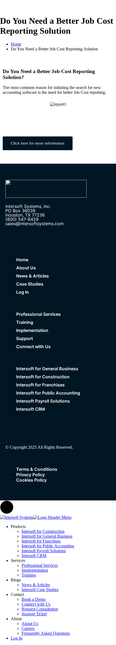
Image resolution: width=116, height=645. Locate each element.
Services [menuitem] (18, 560)
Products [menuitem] (18, 526)
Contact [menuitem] (17, 594)
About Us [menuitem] (30, 623)
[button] (5, 104)
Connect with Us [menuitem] (36, 604)
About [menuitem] (16, 618)
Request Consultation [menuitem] (40, 609)
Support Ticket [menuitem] (34, 614)
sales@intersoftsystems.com (34, 223)
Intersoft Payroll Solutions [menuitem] (44, 550)
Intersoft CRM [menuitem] (34, 555)
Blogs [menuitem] (16, 580)
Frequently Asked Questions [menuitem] (46, 633)
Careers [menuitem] (28, 628)
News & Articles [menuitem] (36, 584)
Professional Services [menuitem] (40, 565)
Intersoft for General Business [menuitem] (47, 536)
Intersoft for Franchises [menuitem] (41, 541)
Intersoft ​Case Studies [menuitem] (40, 589)
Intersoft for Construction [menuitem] (43, 531)
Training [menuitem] (29, 575)
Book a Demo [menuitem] (34, 599)
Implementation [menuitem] (35, 570)
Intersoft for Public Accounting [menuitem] (48, 546)
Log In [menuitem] (16, 638)
